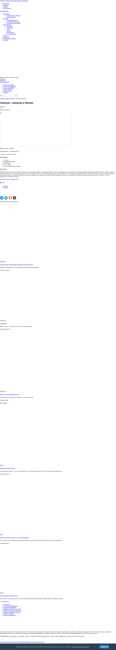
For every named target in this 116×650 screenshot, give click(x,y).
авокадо (5, 186)
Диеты (5, 35)
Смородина (3, 323)
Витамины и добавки (9, 38)
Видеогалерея (7, 91)
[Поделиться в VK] (1, 198)
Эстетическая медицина (14, 23)
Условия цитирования (9, 607)
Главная (2, 98)
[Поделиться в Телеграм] (6, 198)
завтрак (5, 187)
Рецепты (5, 40)
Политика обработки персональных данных (31, 642)
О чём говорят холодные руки (8, 595)
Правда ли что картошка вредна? (9, 394)
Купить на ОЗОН (8, 85)
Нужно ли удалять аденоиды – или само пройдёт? (14, 537)
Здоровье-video (4, 11)
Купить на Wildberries (9, 86)
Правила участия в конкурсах (12, 612)
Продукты (6, 37)
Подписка (3, 80)
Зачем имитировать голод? (7, 468)
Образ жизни (7, 8)
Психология (10, 32)
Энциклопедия (7, 89)
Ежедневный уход (12, 20)
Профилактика (11, 17)
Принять (104, 646)
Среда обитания (11, 34)
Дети (8, 29)
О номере (3, 79)
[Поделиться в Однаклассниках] (10, 198)
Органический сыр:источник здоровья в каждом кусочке (16, 264)
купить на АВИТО (8, 88)
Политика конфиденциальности (9, 642)
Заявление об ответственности (12, 610)
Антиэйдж (10, 26)
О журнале (6, 604)
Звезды (9, 31)
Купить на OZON (8, 613)
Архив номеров (4, 82)
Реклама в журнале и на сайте (12, 609)
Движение (10, 28)
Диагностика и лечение (13, 15)
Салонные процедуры (13, 21)
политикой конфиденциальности (80, 646)
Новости (5, 5)
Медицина (6, 3)
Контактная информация (10, 606)
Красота (5, 6)
